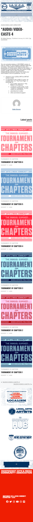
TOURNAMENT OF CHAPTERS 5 (12, 204)
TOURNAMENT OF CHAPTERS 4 (12, 246)
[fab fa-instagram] (14, 502)
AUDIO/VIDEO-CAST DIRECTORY (11, 25)
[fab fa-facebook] (7, 502)
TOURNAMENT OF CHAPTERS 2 (12, 330)
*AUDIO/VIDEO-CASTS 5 (22, 384)
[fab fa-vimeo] (24, 502)
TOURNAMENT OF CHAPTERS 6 (12, 162)
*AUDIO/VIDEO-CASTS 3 (11, 382)
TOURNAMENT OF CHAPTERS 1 (12, 372)
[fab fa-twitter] (11, 502)
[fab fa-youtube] (17, 502)
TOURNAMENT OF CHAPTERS (9, 159)
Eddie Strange (7, 38)
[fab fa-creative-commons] (21, 502)
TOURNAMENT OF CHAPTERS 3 (12, 288)
